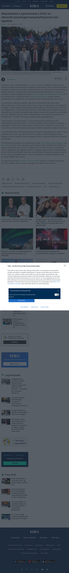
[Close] (65, 266)
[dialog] (34, 286)
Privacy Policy (45, 307)
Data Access (34, 307)
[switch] (56, 294)
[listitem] (34, 291)
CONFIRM (21, 300)
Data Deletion (24, 307)
